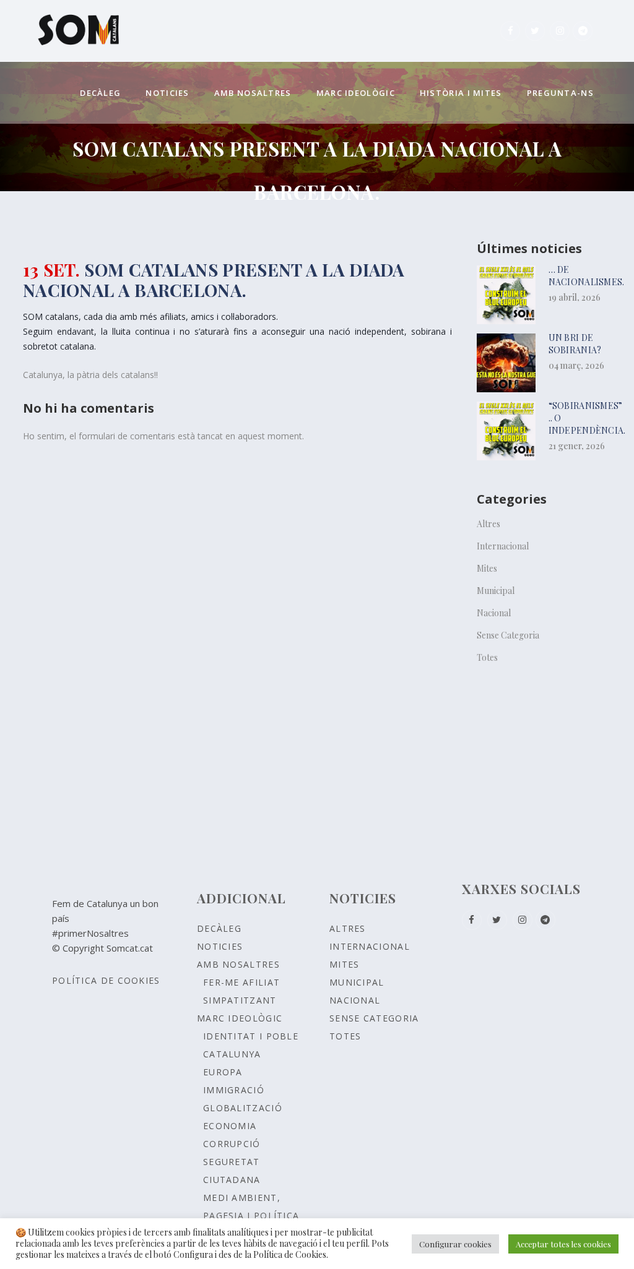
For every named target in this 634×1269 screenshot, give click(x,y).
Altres (488, 524)
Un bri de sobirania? (575, 344)
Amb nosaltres (238, 964)
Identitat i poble (250, 1036)
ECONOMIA (229, 1126)
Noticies (220, 946)
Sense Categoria (508, 635)
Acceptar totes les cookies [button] (563, 1244)
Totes (487, 657)
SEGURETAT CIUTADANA (232, 1170)
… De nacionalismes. (587, 276)
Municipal (496, 590)
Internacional (503, 546)
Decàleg (219, 928)
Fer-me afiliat (241, 982)
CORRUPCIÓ (232, 1144)
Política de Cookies (106, 980)
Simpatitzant (240, 1000)
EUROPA (223, 1072)
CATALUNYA (232, 1054)
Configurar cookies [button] (455, 1244)
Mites (487, 568)
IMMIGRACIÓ (233, 1090)
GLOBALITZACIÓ (242, 1108)
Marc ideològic (239, 1018)
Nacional (494, 613)
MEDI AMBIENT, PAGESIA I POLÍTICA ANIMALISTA (251, 1215)
